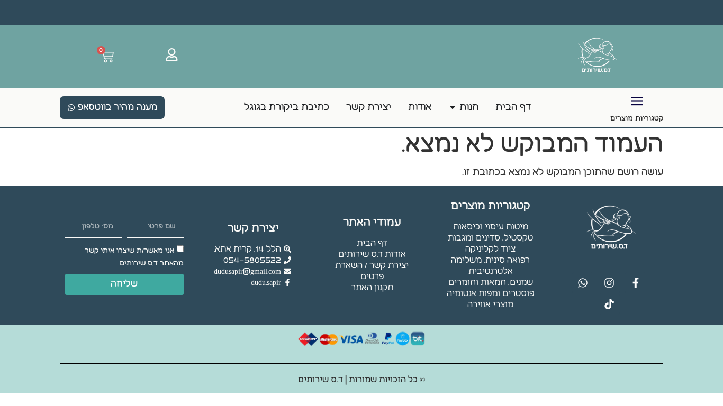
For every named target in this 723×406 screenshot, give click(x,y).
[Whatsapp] (582, 282)
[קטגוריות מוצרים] (637, 101)
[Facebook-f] (635, 282)
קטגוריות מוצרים (636, 118)
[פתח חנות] (452, 107)
